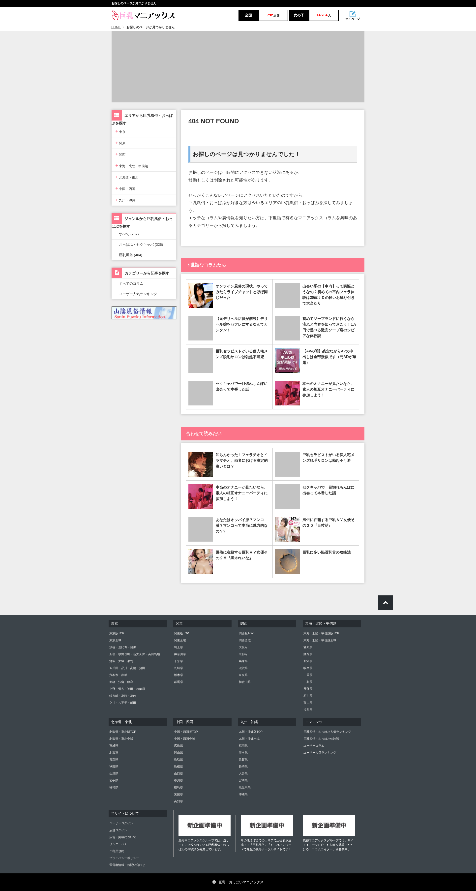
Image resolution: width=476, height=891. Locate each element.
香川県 (178, 780)
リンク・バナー (119, 844)
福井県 (307, 709)
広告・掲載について (122, 837)
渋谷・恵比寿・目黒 (122, 647)
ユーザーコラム (313, 745)
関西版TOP (246, 633)
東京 (120, 131)
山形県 (113, 773)
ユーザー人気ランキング (138, 294)
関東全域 (180, 640)
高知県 (178, 801)
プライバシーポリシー (124, 858)
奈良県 (243, 675)
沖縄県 (243, 794)
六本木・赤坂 (118, 675)
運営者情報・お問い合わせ (127, 865)
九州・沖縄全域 (249, 738)
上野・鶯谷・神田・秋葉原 (127, 689)
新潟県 (307, 661)
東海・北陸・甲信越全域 (319, 640)
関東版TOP (181, 633)
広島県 (178, 745)
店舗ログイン (118, 830)
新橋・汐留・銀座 (121, 682)
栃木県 (178, 675)
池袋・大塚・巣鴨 (121, 661)
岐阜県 (307, 668)
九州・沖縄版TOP (251, 732)
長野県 (307, 689)
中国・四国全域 (184, 738)
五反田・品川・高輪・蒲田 (127, 668)
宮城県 (113, 745)
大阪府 (243, 647)
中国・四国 (125, 188)
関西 (120, 154)
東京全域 (115, 640)
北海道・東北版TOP (122, 732)
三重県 (307, 675)
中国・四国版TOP (186, 732)
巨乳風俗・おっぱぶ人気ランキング (327, 732)
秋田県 (113, 766)
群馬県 (178, 682)
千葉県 (178, 661)
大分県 (243, 773)
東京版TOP (116, 633)
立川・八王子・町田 (122, 703)
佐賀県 (243, 759)
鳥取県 (178, 759)
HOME (116, 27)
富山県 (307, 703)
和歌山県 (245, 682)
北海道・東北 (126, 177)
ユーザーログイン (121, 823)
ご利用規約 (116, 851)
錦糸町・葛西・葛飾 (122, 696)
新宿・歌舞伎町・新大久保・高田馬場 (134, 654)
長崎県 (243, 766)
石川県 (307, 696)
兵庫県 (243, 661)
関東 (120, 142)
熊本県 (243, 752)
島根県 (178, 766)
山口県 (178, 773)
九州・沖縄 (125, 199)
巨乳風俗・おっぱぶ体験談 (321, 738)
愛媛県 (178, 794)
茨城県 (178, 668)
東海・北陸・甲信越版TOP (321, 633)
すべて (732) (129, 234)
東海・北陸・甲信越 (131, 165)
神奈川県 (180, 654)
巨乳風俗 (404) (130, 255)
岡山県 (178, 752)
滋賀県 (243, 668)
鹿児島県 (245, 787)
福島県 (113, 787)
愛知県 (307, 647)
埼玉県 (178, 647)
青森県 (113, 759)
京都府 (243, 654)
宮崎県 (243, 780)
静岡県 (307, 654)
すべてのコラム (131, 283)
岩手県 (113, 780)
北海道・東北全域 (121, 738)
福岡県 (243, 745)
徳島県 (178, 787)
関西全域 (245, 640)
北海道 (113, 752)
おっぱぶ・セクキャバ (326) (141, 244)
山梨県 (307, 682)
